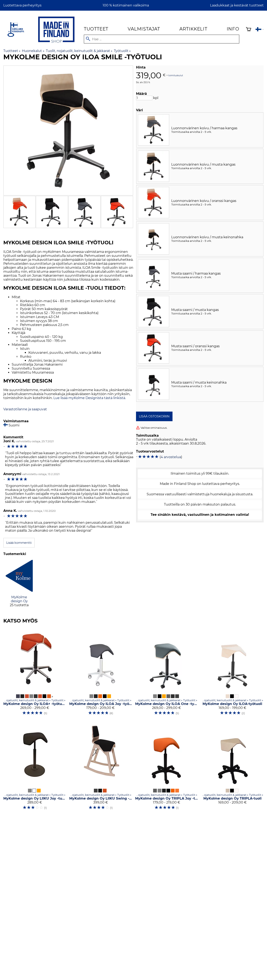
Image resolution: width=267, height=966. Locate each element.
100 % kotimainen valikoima (126, 5)
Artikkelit (193, 29)
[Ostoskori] (248, 29)
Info (233, 29)
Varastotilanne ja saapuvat (25, 409)
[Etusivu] (56, 44)
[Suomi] (260, 29)
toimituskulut (175, 75)
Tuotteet (96, 29)
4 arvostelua (171, 457)
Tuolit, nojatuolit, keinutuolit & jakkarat (79, 51)
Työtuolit (122, 51)
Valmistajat (144, 29)
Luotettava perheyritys (22, 5)
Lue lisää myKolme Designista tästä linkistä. (89, 398)
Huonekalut (33, 51)
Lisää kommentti (19, 543)
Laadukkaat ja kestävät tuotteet (237, 5)
